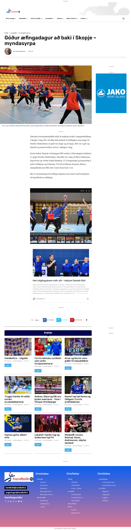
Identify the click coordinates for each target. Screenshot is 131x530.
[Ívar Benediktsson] (8, 51)
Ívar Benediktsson (19, 51)
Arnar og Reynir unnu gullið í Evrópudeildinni (76, 359)
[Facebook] (6, 501)
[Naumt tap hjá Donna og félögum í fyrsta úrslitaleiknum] (78, 385)
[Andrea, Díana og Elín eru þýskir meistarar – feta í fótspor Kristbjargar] (48, 385)
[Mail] (11, 501)
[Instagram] (8, 501)
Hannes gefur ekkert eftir (16, 436)
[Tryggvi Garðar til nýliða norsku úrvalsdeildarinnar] (18, 385)
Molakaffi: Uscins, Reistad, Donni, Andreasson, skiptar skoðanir (75, 438)
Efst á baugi (8, 361)
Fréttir (6, 33)
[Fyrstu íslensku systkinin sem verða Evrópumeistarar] (48, 347)
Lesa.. (8, 365)
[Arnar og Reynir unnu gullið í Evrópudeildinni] (78, 347)
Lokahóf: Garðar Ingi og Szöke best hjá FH (47, 436)
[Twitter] (13, 501)
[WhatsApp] (16, 501)
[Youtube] (18, 501)
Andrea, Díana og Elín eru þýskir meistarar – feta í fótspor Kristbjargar (48, 399)
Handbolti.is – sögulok (16, 358)
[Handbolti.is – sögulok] (18, 347)
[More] (86, 320)
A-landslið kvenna (24, 33)
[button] (123, 18)
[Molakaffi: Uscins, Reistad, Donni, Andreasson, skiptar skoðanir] (78, 423)
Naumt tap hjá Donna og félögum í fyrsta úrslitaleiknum (77, 399)
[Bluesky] (21, 501)
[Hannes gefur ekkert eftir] (18, 423)
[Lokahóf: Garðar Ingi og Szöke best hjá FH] (48, 423)
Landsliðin (13, 33)
